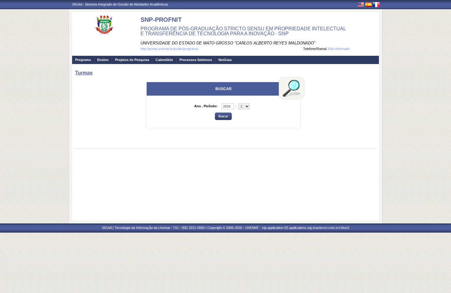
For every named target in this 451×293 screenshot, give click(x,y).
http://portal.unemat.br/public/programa (169, 49)
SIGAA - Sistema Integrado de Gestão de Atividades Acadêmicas (120, 4)
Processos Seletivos (195, 60)
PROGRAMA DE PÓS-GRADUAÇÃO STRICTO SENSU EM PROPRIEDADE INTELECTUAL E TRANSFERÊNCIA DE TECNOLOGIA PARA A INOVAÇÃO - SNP (243, 31)
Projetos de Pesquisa (132, 60)
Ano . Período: (206, 106)
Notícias (225, 60)
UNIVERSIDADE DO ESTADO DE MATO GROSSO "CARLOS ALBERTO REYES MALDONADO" (228, 43)
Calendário (164, 60)
